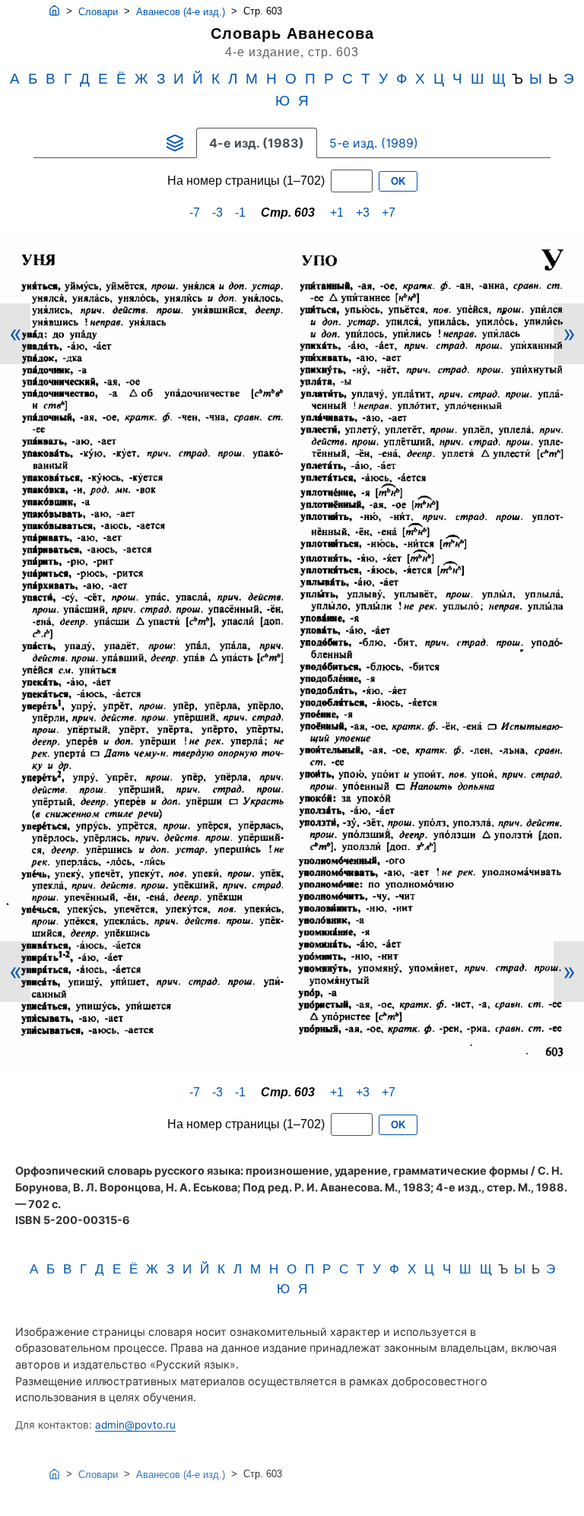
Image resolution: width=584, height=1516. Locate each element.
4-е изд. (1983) (256, 143)
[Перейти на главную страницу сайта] (54, 11)
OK (398, 181)
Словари (98, 11)
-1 (240, 212)
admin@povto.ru (135, 1425)
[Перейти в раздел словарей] (175, 143)
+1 (337, 212)
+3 (363, 212)
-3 (217, 212)
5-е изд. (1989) (373, 143)
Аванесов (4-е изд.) (180, 11)
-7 (194, 212)
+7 (388, 212)
